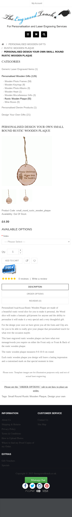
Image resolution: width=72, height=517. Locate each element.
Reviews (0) (35, 301)
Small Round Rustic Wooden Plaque (27, 396)
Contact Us (43, 419)
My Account (37, 3)
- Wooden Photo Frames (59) (17, 81)
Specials (5, 465)
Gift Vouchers (8, 460)
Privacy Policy (9, 429)
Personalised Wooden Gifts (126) (19, 76)
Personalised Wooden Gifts (27, 44)
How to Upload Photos (12, 438)
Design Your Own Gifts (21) (16, 114)
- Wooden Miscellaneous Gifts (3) (19, 95)
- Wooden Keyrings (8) (14, 84)
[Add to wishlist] (34, 261)
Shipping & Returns (11, 424)
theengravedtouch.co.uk (45, 473)
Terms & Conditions (11, 433)
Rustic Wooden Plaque (19, 48)
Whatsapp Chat (38, 480)
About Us (6, 419)
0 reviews (24, 278)
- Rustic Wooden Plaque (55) (17, 98)
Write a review (39, 278)
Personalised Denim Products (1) (19, 107)
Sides (6, 236)
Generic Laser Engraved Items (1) (20, 69)
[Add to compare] (27, 261)
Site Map (42, 424)
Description (35, 287)
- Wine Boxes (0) (11, 102)
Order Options (35, 294)
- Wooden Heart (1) (12, 91)
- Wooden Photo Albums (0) (16, 88)
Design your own (56, 396)
